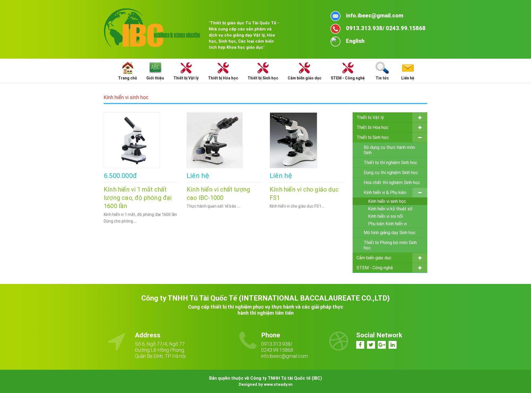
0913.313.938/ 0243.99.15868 (277, 347)
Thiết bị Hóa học (372, 127)
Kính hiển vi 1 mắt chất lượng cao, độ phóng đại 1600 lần (138, 198)
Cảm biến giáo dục (374, 257)
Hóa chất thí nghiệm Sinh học (392, 182)
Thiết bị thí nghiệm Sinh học (390, 162)
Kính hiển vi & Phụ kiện (385, 192)
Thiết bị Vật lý (370, 117)
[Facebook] (360, 345)
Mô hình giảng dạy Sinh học (390, 232)
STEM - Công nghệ (374, 267)
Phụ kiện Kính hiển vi (387, 223)
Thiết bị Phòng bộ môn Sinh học (390, 245)
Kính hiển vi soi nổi (385, 216)
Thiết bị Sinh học (372, 137)
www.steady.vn (278, 384)
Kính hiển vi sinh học (387, 201)
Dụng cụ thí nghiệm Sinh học (391, 172)
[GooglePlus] (382, 345)
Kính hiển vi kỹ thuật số (390, 208)
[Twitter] (371, 345)
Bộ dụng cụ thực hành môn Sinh (389, 150)
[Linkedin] (393, 345)
